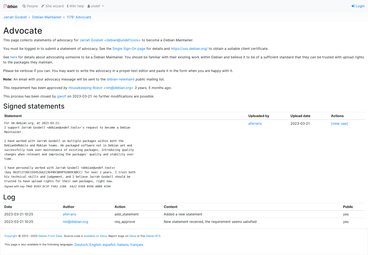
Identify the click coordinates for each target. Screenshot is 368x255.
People (32, 6)
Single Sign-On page (128, 48)
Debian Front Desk (50, 236)
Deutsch (81, 244)
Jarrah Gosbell (15, 17)
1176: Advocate (79, 17)
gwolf (61, 96)
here (13, 57)
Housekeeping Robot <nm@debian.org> (101, 88)
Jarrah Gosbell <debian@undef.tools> (110, 40)
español (109, 244)
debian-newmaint (121, 79)
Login (360, 6)
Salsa (132, 236)
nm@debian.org (75, 221)
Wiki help (76, 6)
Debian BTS (153, 236)
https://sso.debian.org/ (189, 48)
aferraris (255, 123)
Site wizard (54, 6)
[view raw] (339, 123)
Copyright (10, 236)
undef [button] (95, 6)
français (136, 244)
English (95, 244)
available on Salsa (95, 236)
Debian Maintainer (46, 17)
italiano (123, 244)
